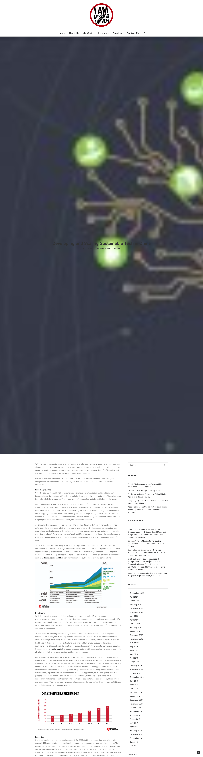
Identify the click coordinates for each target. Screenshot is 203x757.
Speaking (118, 33)
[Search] (148, 464)
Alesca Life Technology (45, 510)
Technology (104, 249)
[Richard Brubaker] (101, 15)
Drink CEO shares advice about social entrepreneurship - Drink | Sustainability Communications (144, 561)
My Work (87, 33)
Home (62, 33)
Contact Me (133, 33)
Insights (102, 33)
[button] (145, 33)
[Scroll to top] (198, 752)
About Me (74, 33)
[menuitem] (62, 33)
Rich (118, 249)
